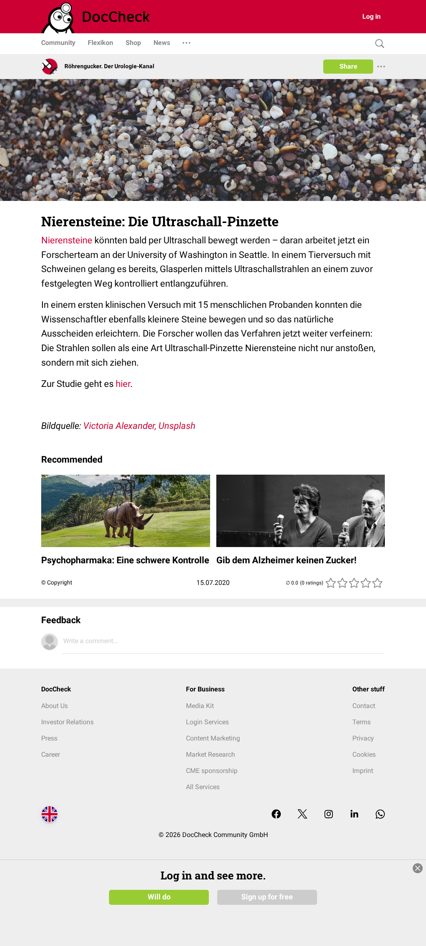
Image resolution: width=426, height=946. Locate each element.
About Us (54, 706)
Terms (361, 722)
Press (49, 738)
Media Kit (200, 706)
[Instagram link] (328, 815)
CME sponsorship (212, 771)
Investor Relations (67, 722)
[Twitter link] (302, 815)
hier (123, 384)
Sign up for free (267, 897)
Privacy (363, 738)
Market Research (210, 754)
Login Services (207, 722)
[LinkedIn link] (354, 815)
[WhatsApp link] (380, 815)
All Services (203, 787)
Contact (363, 706)
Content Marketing (213, 738)
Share (348, 66)
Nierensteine (66, 240)
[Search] (378, 43)
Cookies (364, 754)
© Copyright (56, 582)
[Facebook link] (276, 815)
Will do (159, 897)
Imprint (362, 771)
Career (50, 754)
